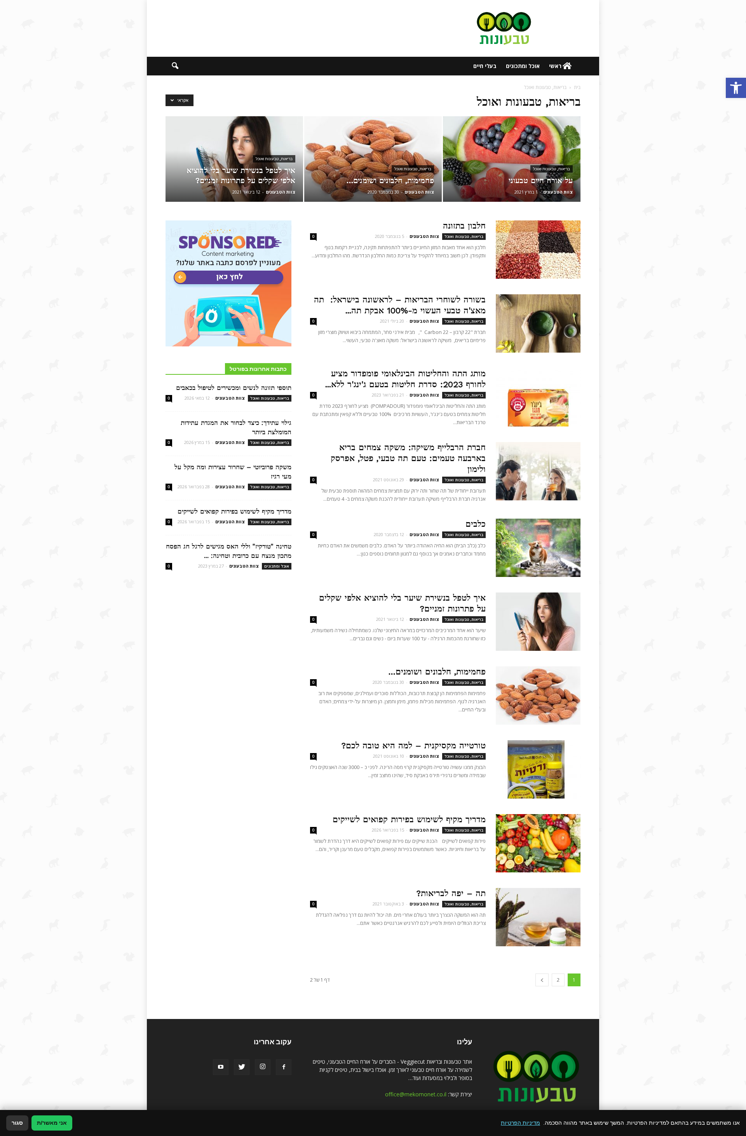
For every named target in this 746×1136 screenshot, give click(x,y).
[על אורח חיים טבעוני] (511, 159)
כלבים (475, 524)
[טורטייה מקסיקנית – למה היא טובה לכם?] (538, 769)
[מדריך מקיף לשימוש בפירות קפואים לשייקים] (538, 843)
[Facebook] (283, 1067)
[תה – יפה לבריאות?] (538, 917)
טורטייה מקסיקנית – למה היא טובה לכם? (414, 745)
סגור (17, 1123)
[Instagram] (262, 1067)
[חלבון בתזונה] (538, 249)
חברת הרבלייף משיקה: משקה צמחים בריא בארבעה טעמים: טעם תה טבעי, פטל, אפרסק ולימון (408, 458)
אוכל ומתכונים (523, 66)
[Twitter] (241, 1067)
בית (577, 87)
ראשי (555, 66)
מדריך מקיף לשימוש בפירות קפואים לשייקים (409, 819)
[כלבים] (538, 548)
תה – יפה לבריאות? (451, 893)
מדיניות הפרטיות (520, 1123)
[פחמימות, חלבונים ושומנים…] (373, 159)
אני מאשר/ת (52, 1123)
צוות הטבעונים (558, 192)
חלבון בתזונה (464, 226)
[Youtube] (220, 1067)
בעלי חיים (485, 66)
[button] (736, 88)
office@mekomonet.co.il (415, 1094)
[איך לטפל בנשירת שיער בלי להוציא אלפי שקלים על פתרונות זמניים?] (234, 159)
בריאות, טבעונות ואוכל (551, 169)
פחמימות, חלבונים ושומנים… (437, 671)
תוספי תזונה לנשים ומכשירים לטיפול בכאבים (233, 387)
